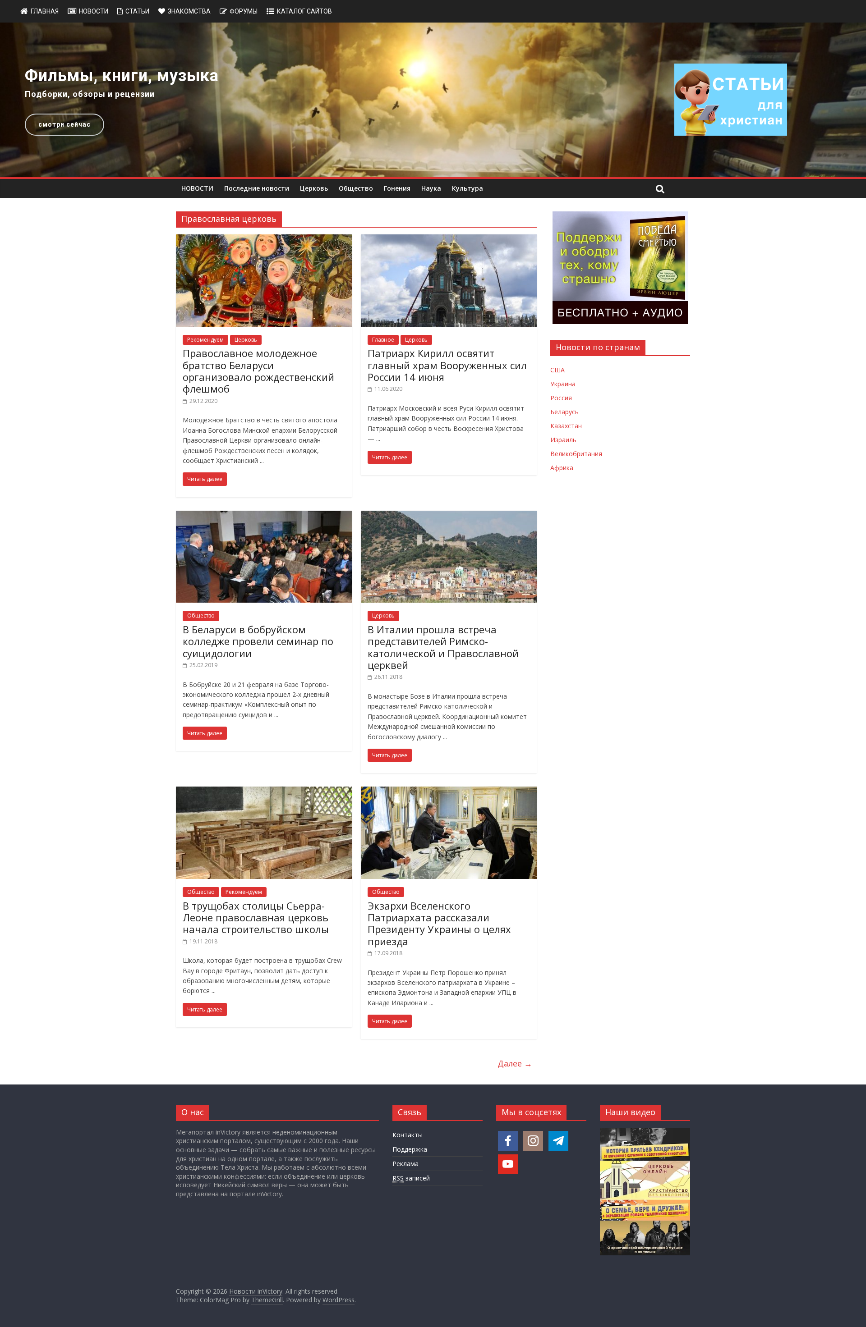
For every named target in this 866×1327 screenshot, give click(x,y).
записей (411, 1178)
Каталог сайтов (304, 11)
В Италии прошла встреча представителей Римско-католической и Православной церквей (443, 647)
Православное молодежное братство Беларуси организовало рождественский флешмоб (258, 370)
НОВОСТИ (197, 188)
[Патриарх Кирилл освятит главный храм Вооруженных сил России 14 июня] (449, 240)
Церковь (314, 188)
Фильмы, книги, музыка (122, 75)
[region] (433, 100)
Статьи (137, 11)
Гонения (397, 188)
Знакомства (189, 11)
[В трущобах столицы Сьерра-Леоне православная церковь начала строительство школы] (264, 792)
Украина (563, 384)
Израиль (563, 439)
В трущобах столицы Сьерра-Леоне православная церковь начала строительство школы (256, 917)
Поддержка (409, 1149)
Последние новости (256, 188)
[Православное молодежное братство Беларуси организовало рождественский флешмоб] (264, 240)
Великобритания (576, 453)
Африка (561, 467)
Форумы (244, 11)
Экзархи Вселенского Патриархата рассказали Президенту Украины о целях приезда (439, 923)
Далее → (514, 1063)
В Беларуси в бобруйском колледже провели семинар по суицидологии (258, 641)
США (557, 370)
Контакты (407, 1134)
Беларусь (564, 411)
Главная (45, 11)
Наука (431, 188)
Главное (383, 339)
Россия (561, 398)
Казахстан (566, 425)
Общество (356, 188)
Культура (467, 188)
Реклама (405, 1163)
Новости (93, 11)
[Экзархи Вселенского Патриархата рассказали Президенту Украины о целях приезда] (449, 792)
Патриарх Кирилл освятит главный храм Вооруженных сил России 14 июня (447, 365)
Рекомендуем (205, 339)
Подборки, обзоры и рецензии (90, 94)
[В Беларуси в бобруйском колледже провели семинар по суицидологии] (264, 516)
